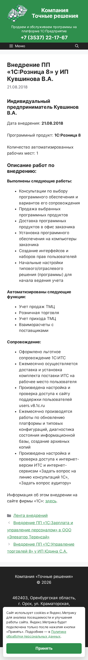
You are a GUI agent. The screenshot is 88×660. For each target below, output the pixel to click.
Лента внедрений (30, 515)
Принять (44, 648)
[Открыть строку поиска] (76, 46)
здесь (50, 501)
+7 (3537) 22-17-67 (44, 37)
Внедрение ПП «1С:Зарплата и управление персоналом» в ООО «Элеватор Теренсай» (40, 529)
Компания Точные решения (55, 12)
